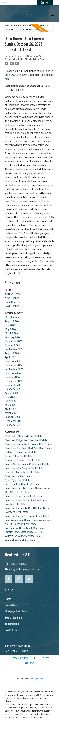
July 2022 (10, 397)
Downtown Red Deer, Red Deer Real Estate (28, 448)
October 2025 (12, 345)
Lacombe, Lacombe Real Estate (22, 472)
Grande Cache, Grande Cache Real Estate (27, 464)
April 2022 (10, 409)
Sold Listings (12, 306)
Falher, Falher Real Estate (18, 456)
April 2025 (10, 357)
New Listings (12, 298)
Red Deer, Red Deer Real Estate (22, 484)
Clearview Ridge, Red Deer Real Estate (26, 440)
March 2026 (11, 333)
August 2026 (12, 321)
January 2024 (12, 377)
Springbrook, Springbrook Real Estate (25, 528)
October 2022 (12, 389)
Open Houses (12, 302)
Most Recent (12, 317)
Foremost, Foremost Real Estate (22, 460)
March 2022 (11, 413)
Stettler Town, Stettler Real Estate (23, 531)
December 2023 (13, 381)
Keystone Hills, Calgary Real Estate (24, 468)
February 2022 (13, 416)
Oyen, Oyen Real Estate (17, 480)
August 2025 (12, 353)
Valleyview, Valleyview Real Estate (24, 536)
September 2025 (14, 349)
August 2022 (12, 393)
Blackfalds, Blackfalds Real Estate (30, 59)
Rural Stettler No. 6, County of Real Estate (27, 516)
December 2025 (13, 341)
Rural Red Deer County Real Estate (24, 496)
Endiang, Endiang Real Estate (20, 452)
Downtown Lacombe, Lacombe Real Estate (28, 444)
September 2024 (14, 369)
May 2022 (10, 405)
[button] (8, 579)
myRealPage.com (35, 678)
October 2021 (12, 425)
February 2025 (13, 361)
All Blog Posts (13, 294)
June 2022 (10, 401)
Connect (45, 2)
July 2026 (10, 325)
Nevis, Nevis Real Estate (18, 476)
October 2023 (12, 385)
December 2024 (13, 365)
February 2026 (13, 337)
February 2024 (13, 373)
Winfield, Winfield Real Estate (21, 540)
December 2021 (13, 421)
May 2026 (10, 329)
